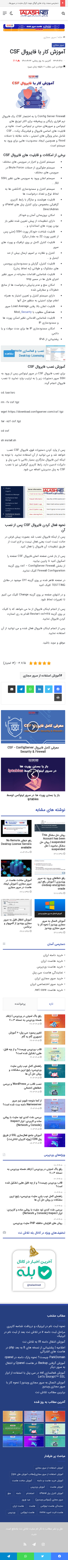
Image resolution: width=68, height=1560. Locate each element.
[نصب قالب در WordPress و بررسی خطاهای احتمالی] (54, 1089)
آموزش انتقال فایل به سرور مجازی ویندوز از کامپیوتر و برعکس (18, 923)
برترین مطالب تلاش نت (50, 1392)
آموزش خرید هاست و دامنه (50, 1480)
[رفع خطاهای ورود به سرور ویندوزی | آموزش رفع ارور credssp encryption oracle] (50, 867)
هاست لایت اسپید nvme (51, 1512)
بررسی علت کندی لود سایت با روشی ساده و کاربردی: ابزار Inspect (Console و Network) (22, 1121)
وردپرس (11, 1512)
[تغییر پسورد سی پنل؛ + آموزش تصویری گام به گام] (54, 1038)
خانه (60, 37)
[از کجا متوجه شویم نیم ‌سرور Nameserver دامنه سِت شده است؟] (54, 1106)
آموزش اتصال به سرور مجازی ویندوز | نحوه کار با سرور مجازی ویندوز (51, 924)
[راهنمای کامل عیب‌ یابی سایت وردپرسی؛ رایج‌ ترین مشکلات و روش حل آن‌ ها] (54, 1071)
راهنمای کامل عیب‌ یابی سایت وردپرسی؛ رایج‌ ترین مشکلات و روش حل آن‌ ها (25, 1070)
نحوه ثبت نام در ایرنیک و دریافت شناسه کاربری (36, 1326)
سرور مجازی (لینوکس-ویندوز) (49, 1499)
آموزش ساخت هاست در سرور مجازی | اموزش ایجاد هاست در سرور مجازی (17, 883)
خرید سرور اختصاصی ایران (46, 984)
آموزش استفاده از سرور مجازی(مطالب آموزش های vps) (37, 1474)
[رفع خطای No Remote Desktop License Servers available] (16, 828)
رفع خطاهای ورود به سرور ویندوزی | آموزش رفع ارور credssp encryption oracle (51, 883)
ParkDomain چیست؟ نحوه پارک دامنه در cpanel (35, 1357)
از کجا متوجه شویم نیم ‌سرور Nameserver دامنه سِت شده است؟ (22, 1103)
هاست (32, 1506)
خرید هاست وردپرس (50, 967)
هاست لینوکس (27, 1512)
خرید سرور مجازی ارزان (49, 978)
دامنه (18, 1493)
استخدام (30, 1493)
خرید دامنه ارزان (53, 955)
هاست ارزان (18, 1506)
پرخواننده (20, 1004)
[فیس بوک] (58, 689)
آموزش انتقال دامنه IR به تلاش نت (43, 1342)
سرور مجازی (49, 37)
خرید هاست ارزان (52, 961)
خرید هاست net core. (48, 990)
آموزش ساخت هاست (22, 1480)
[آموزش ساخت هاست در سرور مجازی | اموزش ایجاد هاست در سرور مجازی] (16, 868)
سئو (9, 1493)
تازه (51, 1004)
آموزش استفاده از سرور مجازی (41, 675)
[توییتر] (49, 689)
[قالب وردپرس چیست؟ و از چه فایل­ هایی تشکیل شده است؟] (54, 1054)
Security (26, 312)
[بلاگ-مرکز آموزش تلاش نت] (33, 13)
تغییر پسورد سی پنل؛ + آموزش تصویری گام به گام (25, 1035)
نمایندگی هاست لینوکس (51, 1506)
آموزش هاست (56, 1487)
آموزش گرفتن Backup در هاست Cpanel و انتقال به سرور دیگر (35, 1365)
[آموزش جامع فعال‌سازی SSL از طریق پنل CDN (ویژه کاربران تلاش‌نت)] (54, 1140)
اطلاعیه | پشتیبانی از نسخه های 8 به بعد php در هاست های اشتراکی (35, 1349)
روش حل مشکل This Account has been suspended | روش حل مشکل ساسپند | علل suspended (52, 842)
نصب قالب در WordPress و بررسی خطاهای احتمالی (22, 1086)
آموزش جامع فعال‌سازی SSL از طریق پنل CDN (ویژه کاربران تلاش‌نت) (22, 1137)
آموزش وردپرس (37, 1487)
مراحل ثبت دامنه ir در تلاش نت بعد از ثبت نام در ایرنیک (34, 1334)
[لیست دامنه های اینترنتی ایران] (13, 1428)
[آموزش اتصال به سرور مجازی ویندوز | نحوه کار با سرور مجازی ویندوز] (50, 908)
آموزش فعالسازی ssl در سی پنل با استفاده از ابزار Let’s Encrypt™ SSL (35, 1375)
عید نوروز (26, 1499)
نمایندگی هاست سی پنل (47, 972)
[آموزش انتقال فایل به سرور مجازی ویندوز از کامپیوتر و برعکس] (16, 907)
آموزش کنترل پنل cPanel (51, 1493)
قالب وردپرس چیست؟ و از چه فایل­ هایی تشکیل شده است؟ (23, 1051)
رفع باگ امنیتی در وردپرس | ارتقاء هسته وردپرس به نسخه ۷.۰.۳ (24, 1018)
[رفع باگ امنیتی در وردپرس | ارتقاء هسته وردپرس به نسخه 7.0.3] (54, 1021)
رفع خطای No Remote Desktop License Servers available (16, 844)
